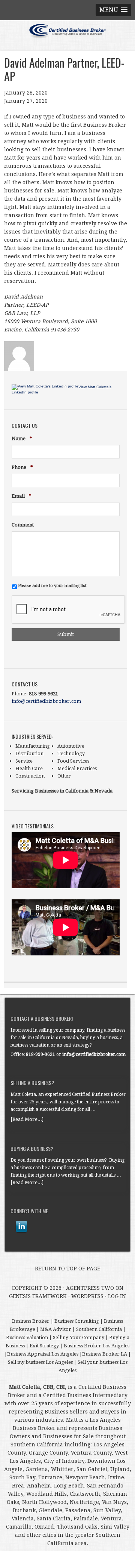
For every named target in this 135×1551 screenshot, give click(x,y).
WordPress (87, 1296)
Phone (22, 467)
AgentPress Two (90, 1288)
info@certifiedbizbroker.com (46, 701)
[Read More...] (27, 1119)
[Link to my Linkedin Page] (21, 1227)
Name (22, 439)
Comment (23, 525)
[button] (113, 10)
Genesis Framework (38, 1296)
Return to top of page (67, 1269)
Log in (117, 1296)
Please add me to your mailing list (52, 585)
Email (22, 496)
